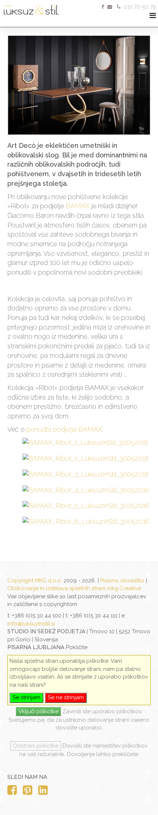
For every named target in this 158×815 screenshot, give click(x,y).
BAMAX (78, 206)
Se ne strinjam (66, 697)
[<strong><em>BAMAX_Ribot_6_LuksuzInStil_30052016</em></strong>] (86, 521)
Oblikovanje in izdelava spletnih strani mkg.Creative (74, 588)
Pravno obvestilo (122, 580)
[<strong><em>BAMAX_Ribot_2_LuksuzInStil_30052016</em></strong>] (86, 458)
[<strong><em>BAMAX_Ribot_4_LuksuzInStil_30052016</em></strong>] (86, 490)
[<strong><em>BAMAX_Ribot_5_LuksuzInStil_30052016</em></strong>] (86, 506)
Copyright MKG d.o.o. (34, 580)
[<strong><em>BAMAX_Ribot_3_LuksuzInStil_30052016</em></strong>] (86, 474)
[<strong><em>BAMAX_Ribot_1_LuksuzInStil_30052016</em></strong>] (86, 443)
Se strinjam (26, 697)
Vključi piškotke (38, 711)
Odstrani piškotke (35, 745)
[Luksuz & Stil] (40, 7)
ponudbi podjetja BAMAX (63, 429)
